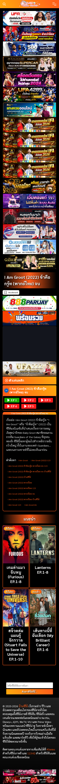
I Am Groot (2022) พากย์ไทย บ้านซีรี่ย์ (23, 499)
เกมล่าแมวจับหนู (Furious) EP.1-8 (16, 574)
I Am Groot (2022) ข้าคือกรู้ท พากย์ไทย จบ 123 (28, 466)
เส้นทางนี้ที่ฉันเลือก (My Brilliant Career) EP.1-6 (42, 640)
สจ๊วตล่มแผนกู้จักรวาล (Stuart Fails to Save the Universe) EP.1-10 (16, 644)
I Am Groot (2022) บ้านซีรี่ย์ (19, 477)
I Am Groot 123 (14, 505)
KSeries (51, 749)
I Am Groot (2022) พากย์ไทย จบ (21, 493)
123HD (31, 753)
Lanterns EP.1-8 (43, 570)
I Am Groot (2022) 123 (40, 460)
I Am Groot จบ (30, 505)
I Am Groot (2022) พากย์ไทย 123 (22, 488)
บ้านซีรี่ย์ (23, 706)
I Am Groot (23, 460)
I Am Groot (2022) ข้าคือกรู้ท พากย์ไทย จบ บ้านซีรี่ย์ (29, 471)
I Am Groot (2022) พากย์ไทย (20, 482)
